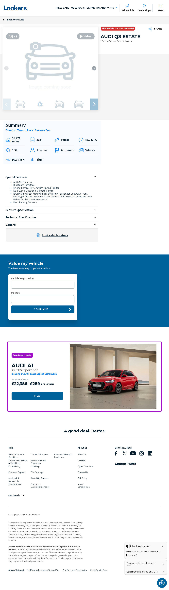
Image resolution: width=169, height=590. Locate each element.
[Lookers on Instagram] (143, 453)
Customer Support (16, 472)
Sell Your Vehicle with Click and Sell (43, 570)
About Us (82, 454)
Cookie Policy (14, 466)
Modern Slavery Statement (38, 461)
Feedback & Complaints (13, 479)
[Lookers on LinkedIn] (151, 453)
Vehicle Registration (22, 278)
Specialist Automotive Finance (40, 485)
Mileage (15, 292)
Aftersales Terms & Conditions (63, 455)
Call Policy (82, 478)
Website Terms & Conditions (16, 455)
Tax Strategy (37, 472)
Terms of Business (39, 454)
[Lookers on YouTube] (134, 453)
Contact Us (83, 472)
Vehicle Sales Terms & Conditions (17, 461)
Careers (81, 460)
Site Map (35, 466)
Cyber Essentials (85, 466)
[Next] (94, 68)
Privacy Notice (14, 484)
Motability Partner (39, 478)
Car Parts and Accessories (75, 570)
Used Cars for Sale (98, 570)
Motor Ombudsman (84, 485)
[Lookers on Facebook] (117, 453)
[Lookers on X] (125, 453)
